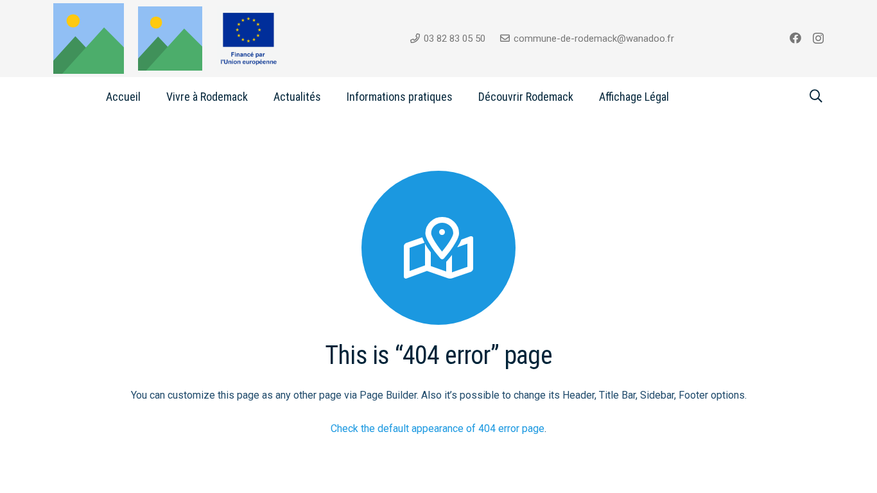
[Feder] (249, 38)
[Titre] (170, 38)
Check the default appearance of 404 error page (437, 428)
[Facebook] (795, 38)
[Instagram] (818, 38)
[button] (258, 96)
